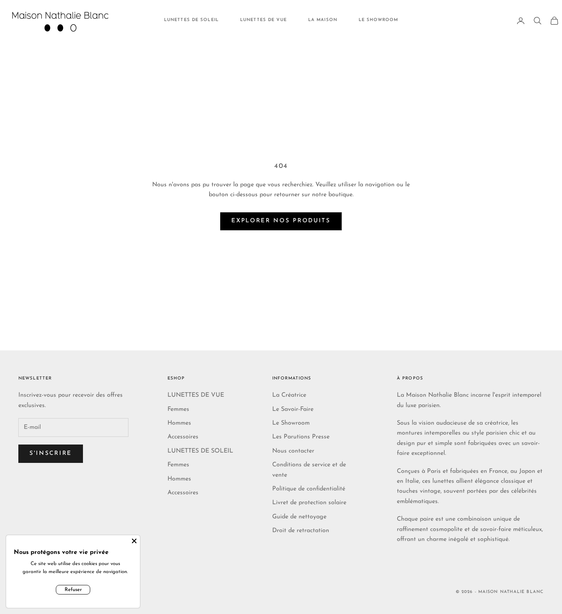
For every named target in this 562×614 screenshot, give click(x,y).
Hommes (179, 423)
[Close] (134, 541)
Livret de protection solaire (309, 503)
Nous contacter (293, 451)
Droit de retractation (300, 531)
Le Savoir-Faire (292, 409)
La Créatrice (289, 395)
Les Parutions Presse (301, 437)
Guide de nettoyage (299, 517)
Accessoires (182, 437)
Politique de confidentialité (308, 489)
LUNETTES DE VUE (263, 20)
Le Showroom (291, 423)
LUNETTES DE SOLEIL (191, 20)
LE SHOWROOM (378, 20)
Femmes (178, 409)
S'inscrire (50, 453)
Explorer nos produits (281, 221)
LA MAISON (322, 20)
